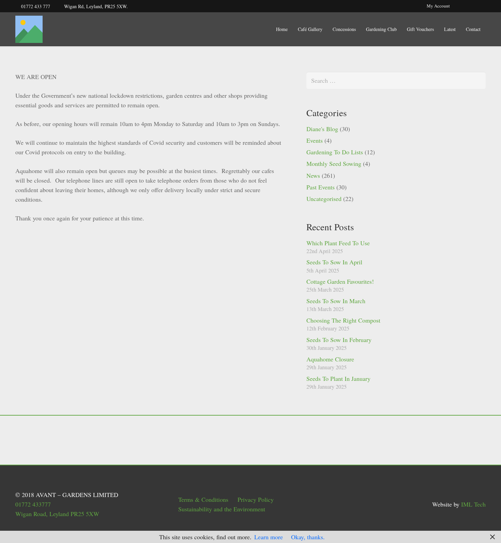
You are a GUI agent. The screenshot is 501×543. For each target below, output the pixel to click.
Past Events (320, 187)
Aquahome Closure (330, 359)
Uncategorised (323, 199)
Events (314, 140)
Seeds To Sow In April (334, 262)
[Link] (29, 29)
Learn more (268, 537)
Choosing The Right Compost (343, 320)
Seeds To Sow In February (338, 340)
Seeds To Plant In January (338, 378)
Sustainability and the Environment (221, 509)
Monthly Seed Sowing (333, 163)
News (313, 175)
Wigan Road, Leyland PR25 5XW (57, 514)
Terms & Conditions (203, 499)
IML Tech (473, 504)
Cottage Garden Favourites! (340, 281)
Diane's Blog (322, 129)
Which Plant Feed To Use (338, 243)
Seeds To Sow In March (335, 301)
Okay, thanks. (308, 537)
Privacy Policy (256, 499)
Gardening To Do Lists (334, 152)
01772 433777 (33, 504)
